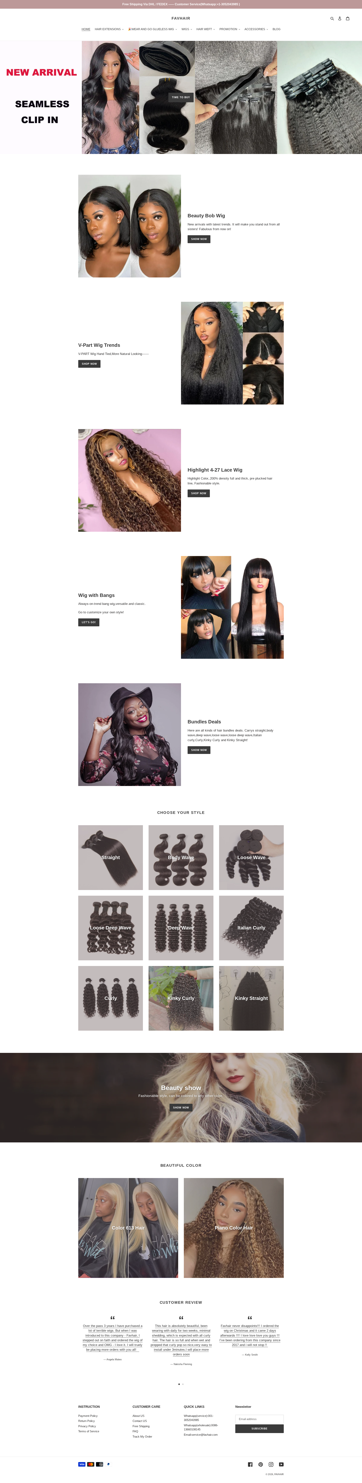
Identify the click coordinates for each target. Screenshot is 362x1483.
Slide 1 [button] (179, 1384)
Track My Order (142, 1436)
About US (138, 1415)
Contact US (140, 1420)
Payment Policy (88, 1415)
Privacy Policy (87, 1426)
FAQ (135, 1431)
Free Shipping (141, 1426)
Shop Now (89, 363)
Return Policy (86, 1420)
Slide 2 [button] (183, 1384)
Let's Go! (89, 622)
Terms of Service (88, 1431)
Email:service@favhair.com (201, 1434)
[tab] (179, 1384)
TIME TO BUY (181, 97)
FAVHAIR (181, 18)
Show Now (199, 239)
